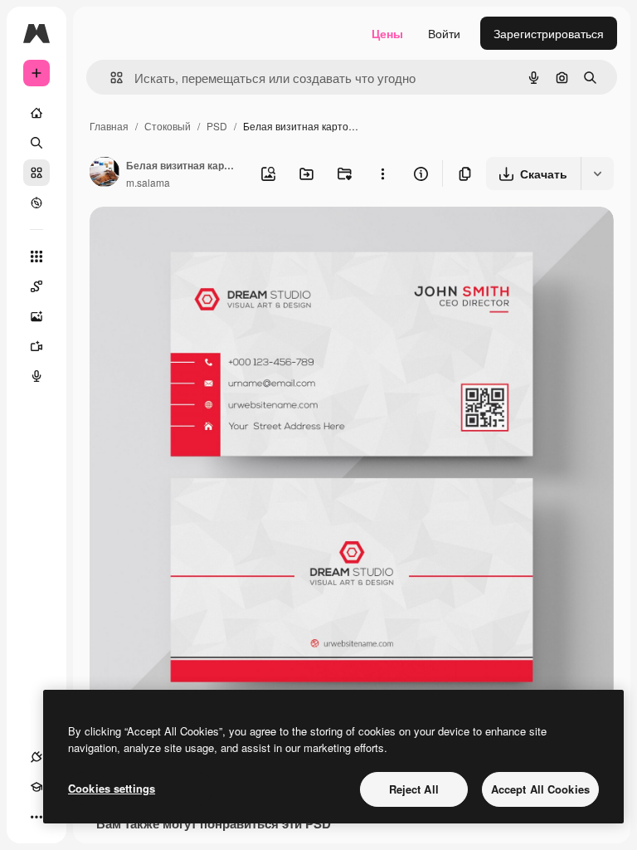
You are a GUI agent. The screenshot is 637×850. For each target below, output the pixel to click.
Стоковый (167, 126)
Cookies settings (111, 788)
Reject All (414, 789)
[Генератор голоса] (36, 376)
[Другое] (36, 817)
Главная (109, 126)
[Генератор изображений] (36, 316)
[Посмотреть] (36, 202)
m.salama (148, 182)
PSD (217, 126)
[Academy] (36, 787)
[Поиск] (36, 142)
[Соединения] (36, 757)
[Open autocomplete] (110, 77)
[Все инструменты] (36, 256)
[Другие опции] (382, 173)
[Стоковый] (36, 172)
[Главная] (36, 113)
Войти (444, 33)
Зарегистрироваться (549, 33)
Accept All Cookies (540, 789)
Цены (387, 33)
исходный (201, 238)
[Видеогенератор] (36, 346)
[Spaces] (36, 286)
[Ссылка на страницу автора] (104, 173)
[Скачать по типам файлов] (597, 173)
